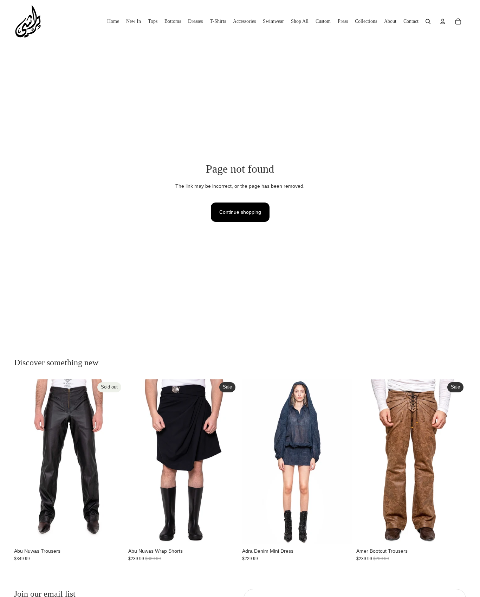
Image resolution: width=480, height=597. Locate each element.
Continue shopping (240, 212)
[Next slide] (113, 462)
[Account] (442, 21)
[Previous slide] (24, 462)
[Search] (428, 21)
